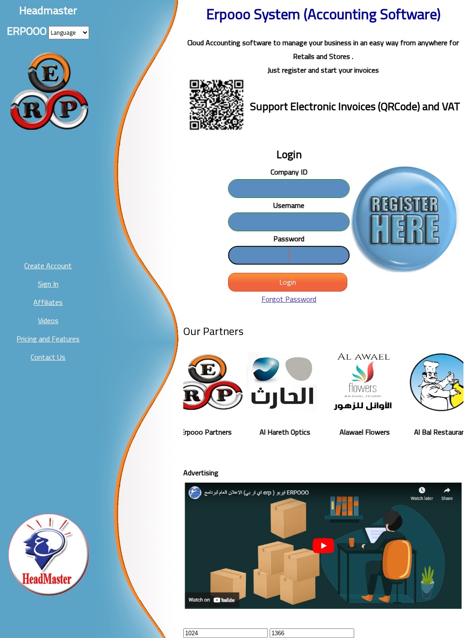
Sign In (48, 284)
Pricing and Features (48, 339)
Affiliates (48, 302)
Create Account (48, 265)
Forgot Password (288, 299)
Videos (48, 320)
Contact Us (48, 357)
